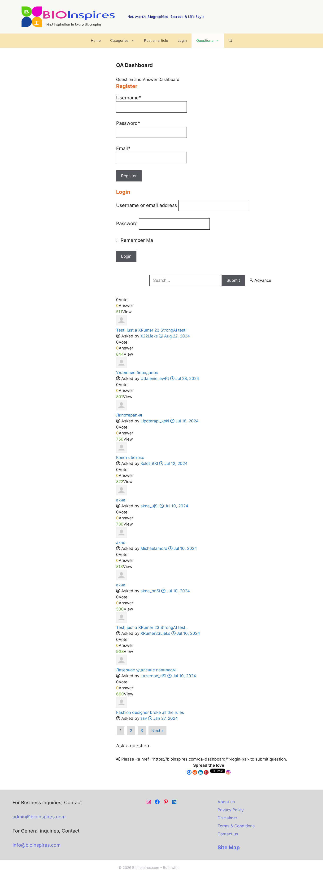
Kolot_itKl (149, 463)
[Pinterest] (206, 772)
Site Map (229, 847)
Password (127, 223)
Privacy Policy (231, 810)
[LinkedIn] (174, 802)
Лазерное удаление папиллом (146, 670)
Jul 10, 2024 (176, 506)
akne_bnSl (150, 591)
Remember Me (136, 240)
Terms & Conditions (236, 826)
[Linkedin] (200, 772)
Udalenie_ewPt (154, 378)
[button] (230, 41)
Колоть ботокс (130, 457)
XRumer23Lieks (155, 633)
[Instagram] (228, 772)
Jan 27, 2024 (165, 718)
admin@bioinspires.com (39, 817)
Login (182, 40)
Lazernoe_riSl (153, 675)
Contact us (228, 834)
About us (226, 801)
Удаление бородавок (137, 372)
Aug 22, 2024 (176, 336)
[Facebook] (189, 772)
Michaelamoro (153, 548)
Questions (204, 40)
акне (120, 500)
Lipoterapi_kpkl (154, 421)
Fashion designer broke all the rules (150, 712)
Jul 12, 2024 (175, 463)
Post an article (156, 40)
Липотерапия (129, 415)
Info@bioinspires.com (37, 845)
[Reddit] (194, 772)
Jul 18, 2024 (186, 421)
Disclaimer (227, 818)
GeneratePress (192, 867)
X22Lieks (149, 336)
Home (96, 40)
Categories (119, 40)
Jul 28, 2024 (186, 378)
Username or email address (146, 205)
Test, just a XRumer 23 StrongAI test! (151, 330)
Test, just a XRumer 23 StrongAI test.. (152, 627)
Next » (157, 730)
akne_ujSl (149, 506)
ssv (143, 718)
